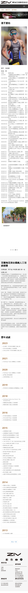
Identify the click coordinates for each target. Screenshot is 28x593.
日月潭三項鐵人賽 (7, 503)
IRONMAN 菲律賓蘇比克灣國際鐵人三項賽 (13, 388)
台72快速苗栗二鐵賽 (8, 533)
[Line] (21, 559)
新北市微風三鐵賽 (7, 499)
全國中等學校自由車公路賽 (9, 514)
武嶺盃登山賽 (6, 453)
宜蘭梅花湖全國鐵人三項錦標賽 (10, 402)
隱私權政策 (18, 585)
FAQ (16, 570)
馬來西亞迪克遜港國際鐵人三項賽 (11, 435)
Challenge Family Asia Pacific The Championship (11, 400)
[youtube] (16, 559)
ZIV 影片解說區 (19, 575)
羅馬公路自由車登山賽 (8, 455)
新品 (2, 569)
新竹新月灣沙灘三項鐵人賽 (9, 451)
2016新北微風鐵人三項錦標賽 (10, 415)
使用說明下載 (18, 572)
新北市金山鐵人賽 (7, 505)
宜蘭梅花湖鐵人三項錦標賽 (9, 516)
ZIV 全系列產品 (19, 577)
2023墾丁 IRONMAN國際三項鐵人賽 (11, 346)
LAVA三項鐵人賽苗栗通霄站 (9, 522)
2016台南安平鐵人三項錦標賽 (10, 417)
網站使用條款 (18, 583)
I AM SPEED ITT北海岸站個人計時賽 (12, 449)
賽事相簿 (3, 570)
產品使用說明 (18, 573)
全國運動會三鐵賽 (7, 431)
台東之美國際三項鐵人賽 (9, 495)
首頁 (2, 9)
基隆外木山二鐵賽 (7, 497)
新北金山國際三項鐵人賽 (9, 459)
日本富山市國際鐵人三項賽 (9, 457)
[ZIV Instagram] (11, 559)
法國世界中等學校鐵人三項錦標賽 (11, 466)
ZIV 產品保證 (4, 583)
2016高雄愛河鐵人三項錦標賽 (10, 419)
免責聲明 (17, 586)
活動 (2, 567)
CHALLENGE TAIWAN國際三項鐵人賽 (12, 350)
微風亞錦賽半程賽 (7, 463)
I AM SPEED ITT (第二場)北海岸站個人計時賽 (14, 441)
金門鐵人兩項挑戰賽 (7, 374)
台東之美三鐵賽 (6, 439)
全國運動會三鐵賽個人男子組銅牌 (11, 433)
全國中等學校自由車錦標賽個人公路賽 (12, 474)
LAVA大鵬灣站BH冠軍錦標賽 (10, 487)
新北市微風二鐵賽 (7, 472)
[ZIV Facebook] (7, 559)
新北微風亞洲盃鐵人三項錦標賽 (10, 507)
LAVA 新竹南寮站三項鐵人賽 (10, 518)
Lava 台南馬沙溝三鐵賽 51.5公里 (11, 443)
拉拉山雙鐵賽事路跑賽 (8, 491)
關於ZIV (8, 9)
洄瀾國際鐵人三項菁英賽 (9, 520)
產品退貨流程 (4, 585)
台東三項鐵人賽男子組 (8, 493)
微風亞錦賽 (5, 461)
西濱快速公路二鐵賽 (7, 445)
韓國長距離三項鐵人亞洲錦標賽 (10, 404)
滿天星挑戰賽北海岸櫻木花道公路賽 (11, 512)
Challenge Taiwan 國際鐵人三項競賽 (12, 361)
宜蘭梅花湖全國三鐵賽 (8, 447)
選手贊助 (14, 9)
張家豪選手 (6, 225)
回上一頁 (14, 542)
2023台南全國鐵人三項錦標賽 (10, 348)
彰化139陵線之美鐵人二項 (9, 510)
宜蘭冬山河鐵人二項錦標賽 (9, 485)
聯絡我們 (17, 568)
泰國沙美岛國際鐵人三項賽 (9, 489)
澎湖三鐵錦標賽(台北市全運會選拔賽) (12, 470)
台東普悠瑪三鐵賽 (7, 468)
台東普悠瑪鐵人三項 (7, 376)
